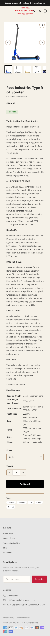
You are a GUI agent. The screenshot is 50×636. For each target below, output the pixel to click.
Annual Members (10, 538)
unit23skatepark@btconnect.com (21, 600)
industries (22, 502)
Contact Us (7, 552)
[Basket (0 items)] (45, 11)
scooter (38, 502)
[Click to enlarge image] (42, 25)
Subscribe (39, 579)
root (30, 502)
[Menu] (5, 11)
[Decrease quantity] (9, 473)
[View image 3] (27, 69)
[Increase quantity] (23, 473)
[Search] (34, 11)
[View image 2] (18, 69)
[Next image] (42, 42)
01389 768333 (12, 595)
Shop (5, 547)
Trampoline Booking (11, 543)
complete (11, 502)
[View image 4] (37, 69)
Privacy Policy (8, 617)
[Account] (40, 11)
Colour (9, 450)
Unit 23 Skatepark (20, 96)
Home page (8, 533)
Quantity (10, 466)
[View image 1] (8, 69)
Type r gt (11, 507)
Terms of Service (23, 617)
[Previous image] (8, 42)
